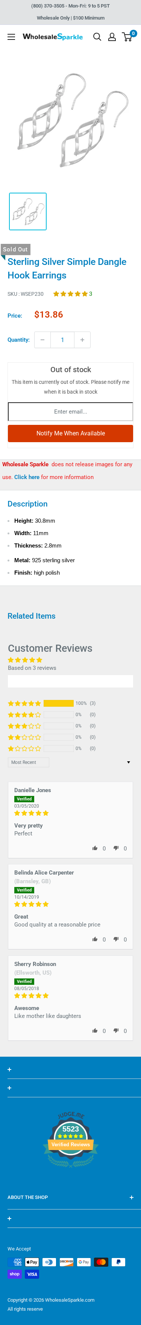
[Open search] (97, 37)
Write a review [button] (70, 681)
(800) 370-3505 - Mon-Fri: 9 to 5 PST (70, 6)
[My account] (112, 37)
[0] (127, 36)
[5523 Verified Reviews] (70, 1180)
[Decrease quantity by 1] (42, 340)
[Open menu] (11, 37)
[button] (71, 294)
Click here (27, 477)
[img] (70, 813)
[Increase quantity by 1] (82, 340)
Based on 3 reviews (32, 668)
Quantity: (19, 339)
